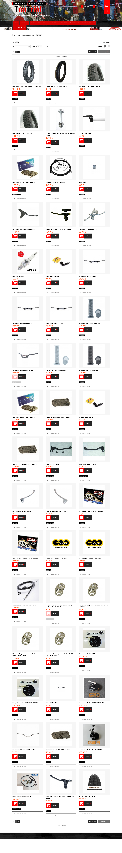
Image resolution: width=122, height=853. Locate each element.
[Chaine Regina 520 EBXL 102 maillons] (94, 543)
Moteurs (33, 23)
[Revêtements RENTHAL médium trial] (94, 308)
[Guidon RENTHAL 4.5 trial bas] (61, 308)
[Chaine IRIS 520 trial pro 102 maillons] (27, 167)
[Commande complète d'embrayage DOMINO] (61, 214)
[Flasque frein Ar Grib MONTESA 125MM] (94, 735)
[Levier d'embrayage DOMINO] (94, 449)
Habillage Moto (43, 23)
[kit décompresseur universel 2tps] (27, 782)
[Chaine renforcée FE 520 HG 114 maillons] (61, 402)
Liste (108, 47)
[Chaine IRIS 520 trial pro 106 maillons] (27, 402)
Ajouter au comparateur (21, 102)
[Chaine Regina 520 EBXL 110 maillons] (61, 543)
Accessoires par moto (88, 23)
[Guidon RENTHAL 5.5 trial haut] (94, 261)
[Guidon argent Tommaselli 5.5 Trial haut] (27, 735)
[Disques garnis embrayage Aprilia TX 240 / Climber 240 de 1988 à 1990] (61, 639)
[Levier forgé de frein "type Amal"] (27, 496)
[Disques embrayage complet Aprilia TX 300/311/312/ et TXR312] (27, 639)
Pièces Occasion (74, 23)
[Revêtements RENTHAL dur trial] (94, 355)
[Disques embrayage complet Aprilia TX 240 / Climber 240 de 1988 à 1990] (61, 590)
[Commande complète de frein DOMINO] (27, 214)
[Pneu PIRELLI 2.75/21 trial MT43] (27, 118)
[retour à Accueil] (14, 35)
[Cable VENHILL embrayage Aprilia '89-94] (27, 590)
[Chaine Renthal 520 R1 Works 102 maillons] (94, 496)
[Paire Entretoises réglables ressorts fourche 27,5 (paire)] (61, 118)
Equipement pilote (19, 27)
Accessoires (63, 23)
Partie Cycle (24, 23)
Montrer (34, 46)
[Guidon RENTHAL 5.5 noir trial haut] (27, 355)
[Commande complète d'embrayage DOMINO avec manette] (61, 782)
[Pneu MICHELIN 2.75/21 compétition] (61, 71)
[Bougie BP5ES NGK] (27, 261)
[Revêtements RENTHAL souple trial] (61, 355)
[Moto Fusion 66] (33, 9)
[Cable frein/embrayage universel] (61, 167)
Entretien (53, 23)
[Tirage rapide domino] (94, 118)
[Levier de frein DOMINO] (61, 449)
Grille (105, 47)
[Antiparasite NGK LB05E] (94, 402)
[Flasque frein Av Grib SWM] (94, 639)
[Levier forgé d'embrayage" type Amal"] (61, 496)
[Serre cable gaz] (94, 167)
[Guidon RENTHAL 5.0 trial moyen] (27, 308)
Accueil (16, 23)
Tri (13, 46)
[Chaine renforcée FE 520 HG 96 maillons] (61, 735)
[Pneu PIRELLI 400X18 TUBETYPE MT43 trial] (94, 71)
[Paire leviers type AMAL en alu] (94, 214)
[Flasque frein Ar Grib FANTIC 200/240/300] (94, 688)
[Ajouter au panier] (15, 93)
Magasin (32, 3)
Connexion (99, 6)
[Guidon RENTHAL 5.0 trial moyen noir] (61, 688)
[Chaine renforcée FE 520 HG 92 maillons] (27, 449)
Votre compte (87, 6)
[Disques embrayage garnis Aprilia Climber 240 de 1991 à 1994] (94, 590)
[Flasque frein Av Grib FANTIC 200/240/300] (27, 688)
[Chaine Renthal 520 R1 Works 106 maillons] (27, 543)
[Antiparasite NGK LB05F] (61, 261)
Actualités (41, 3)
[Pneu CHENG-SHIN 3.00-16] (94, 782)
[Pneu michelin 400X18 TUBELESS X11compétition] (27, 71)
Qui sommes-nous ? (20, 3)
